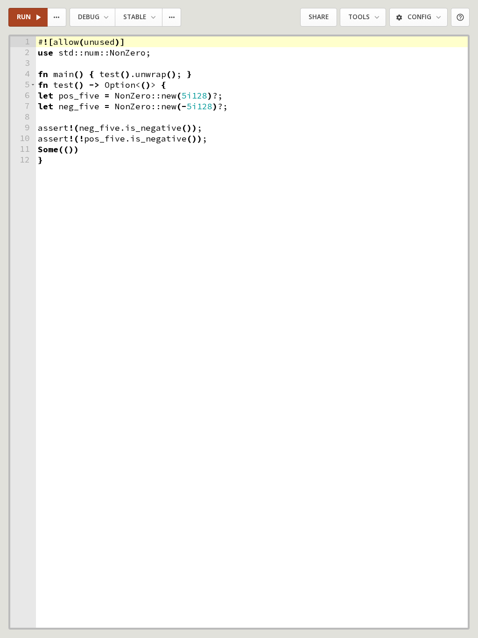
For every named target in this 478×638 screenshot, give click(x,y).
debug (88, 17)
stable (134, 17)
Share (319, 17)
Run (24, 17)
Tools (359, 17)
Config (419, 17)
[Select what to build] (57, 17)
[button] (32, 84)
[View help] (460, 17)
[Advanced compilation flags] (172, 17)
